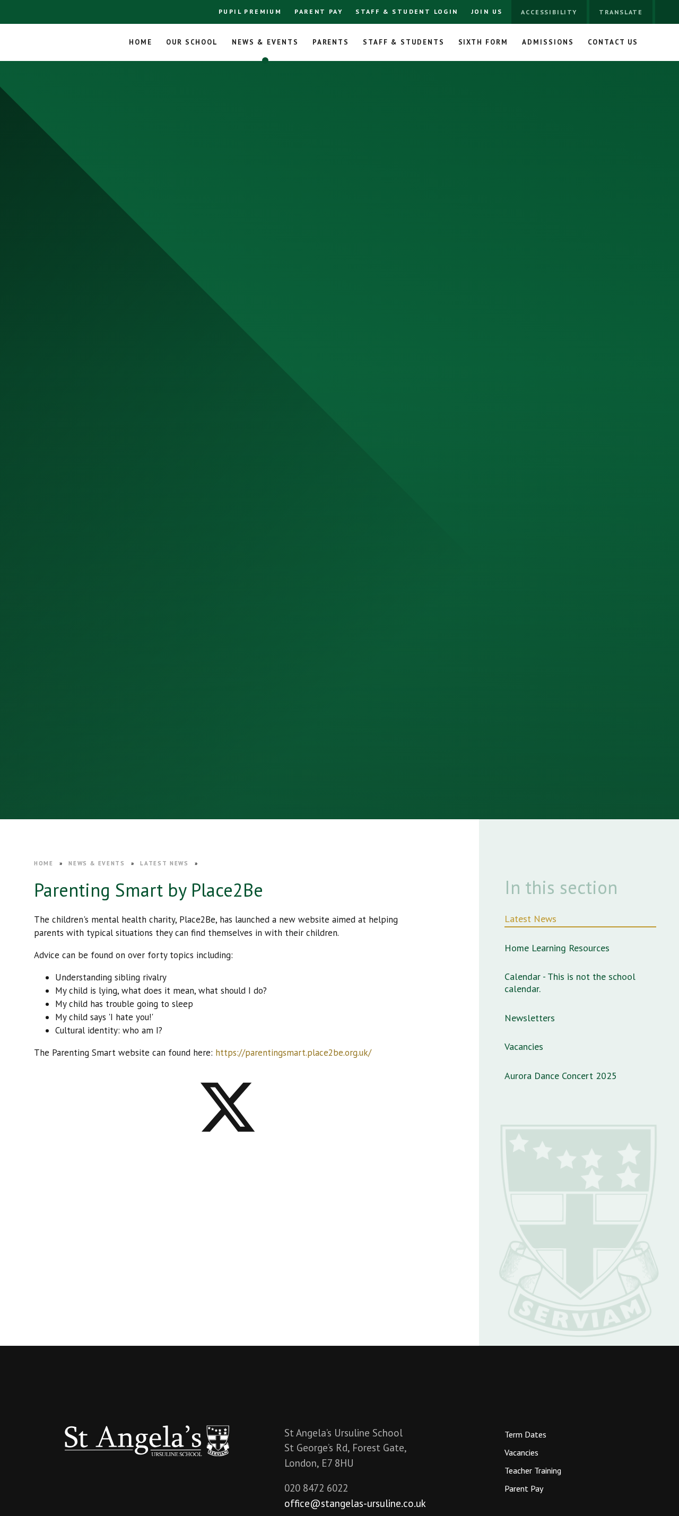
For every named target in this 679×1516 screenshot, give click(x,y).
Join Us (487, 11)
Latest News (164, 863)
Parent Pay (318, 11)
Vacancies (521, 1452)
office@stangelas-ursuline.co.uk (355, 1503)
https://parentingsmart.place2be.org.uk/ (293, 1052)
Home (44, 863)
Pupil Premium (250, 11)
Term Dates (525, 1434)
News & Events (96, 863)
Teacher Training (532, 1470)
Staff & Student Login (406, 11)
